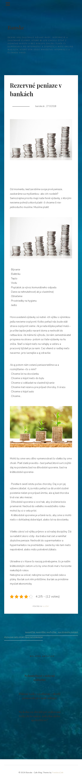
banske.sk (40, 106)
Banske (16, 27)
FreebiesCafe (57, 772)
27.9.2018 (51, 106)
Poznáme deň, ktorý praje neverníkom (23, 637)
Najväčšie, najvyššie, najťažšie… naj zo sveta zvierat (51, 632)
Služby (46, 606)
